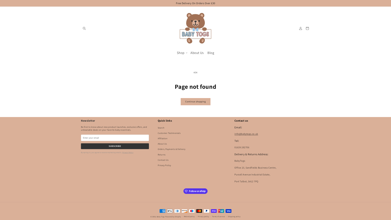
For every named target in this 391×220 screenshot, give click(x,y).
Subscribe (115, 146)
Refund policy (189, 216)
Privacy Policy (127, 152)
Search (161, 127)
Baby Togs (161, 217)
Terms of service (218, 216)
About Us (162, 143)
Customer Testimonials (169, 133)
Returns (162, 154)
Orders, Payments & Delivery (171, 149)
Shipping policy (234, 216)
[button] (84, 28)
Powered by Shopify (173, 217)
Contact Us (163, 160)
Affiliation (163, 138)
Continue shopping (195, 101)
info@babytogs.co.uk (246, 134)
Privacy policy (203, 216)
